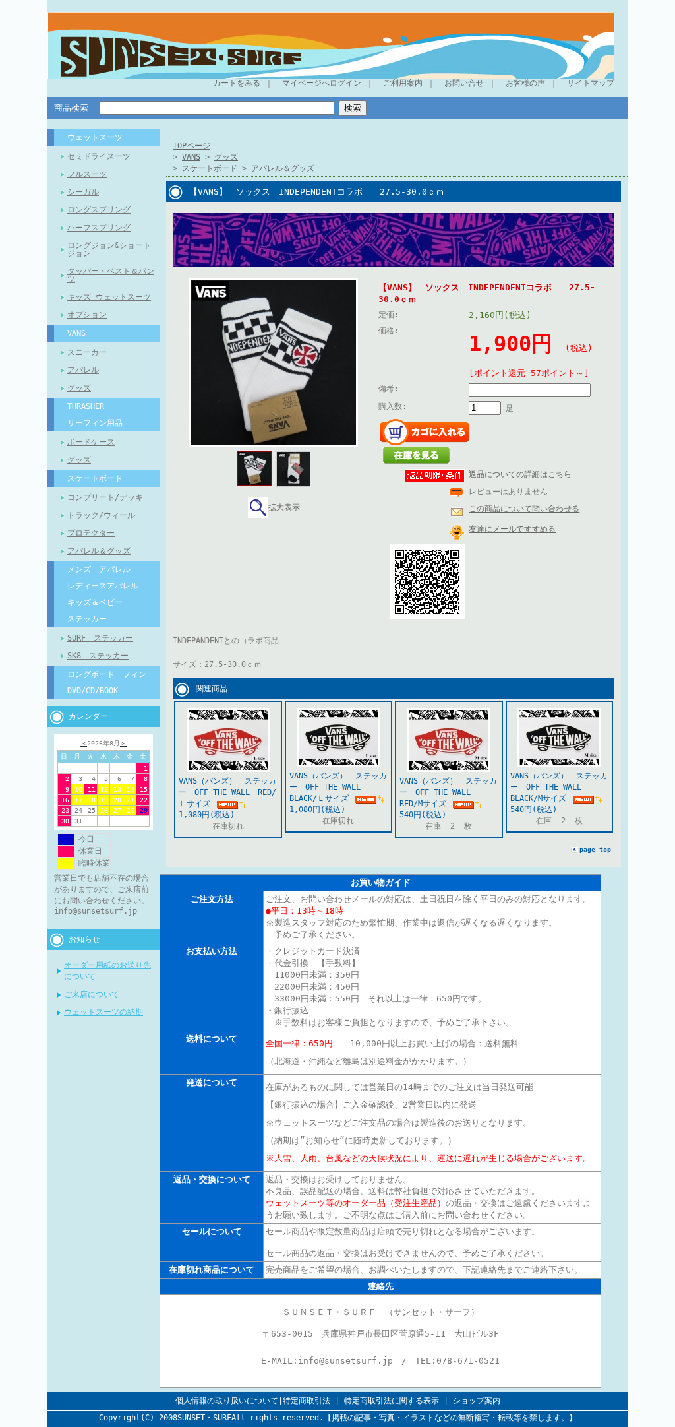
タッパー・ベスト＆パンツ (110, 275)
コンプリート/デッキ (105, 497)
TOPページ (191, 145)
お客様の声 (525, 83)
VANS (76, 333)
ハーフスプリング (99, 227)
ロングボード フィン (106, 674)
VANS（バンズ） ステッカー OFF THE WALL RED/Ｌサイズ (227, 792)
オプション (87, 314)
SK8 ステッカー (98, 655)
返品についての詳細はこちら (520, 474)
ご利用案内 (403, 83)
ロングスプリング (99, 209)
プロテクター (91, 533)
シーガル (83, 192)
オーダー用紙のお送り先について (107, 971)
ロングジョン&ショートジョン (109, 249)
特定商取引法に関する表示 (391, 1400)
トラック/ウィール (101, 515)
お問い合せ (464, 83)
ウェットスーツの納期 (103, 1012)
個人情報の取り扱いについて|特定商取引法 (252, 1400)
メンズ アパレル (99, 569)
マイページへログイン (321, 83)
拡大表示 (284, 507)
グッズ (79, 388)
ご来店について (91, 994)
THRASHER (85, 406)
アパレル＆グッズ (99, 550)
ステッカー (87, 618)
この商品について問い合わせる (524, 508)
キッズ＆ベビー (95, 602)
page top (595, 849)
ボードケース (91, 442)
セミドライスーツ (99, 156)
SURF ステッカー (100, 638)
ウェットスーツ (95, 137)
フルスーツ (87, 174)
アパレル (83, 370)
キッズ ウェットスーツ (109, 296)
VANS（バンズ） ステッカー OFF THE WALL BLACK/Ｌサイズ (338, 787)
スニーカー (87, 352)
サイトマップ (590, 83)
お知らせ (84, 939)
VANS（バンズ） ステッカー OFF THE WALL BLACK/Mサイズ (559, 787)
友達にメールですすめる (512, 529)
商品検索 (71, 108)
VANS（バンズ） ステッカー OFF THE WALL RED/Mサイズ (448, 792)
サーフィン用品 (95, 423)
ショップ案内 (476, 1400)
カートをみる (236, 83)
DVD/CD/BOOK (92, 690)
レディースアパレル (102, 585)
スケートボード (95, 478)
